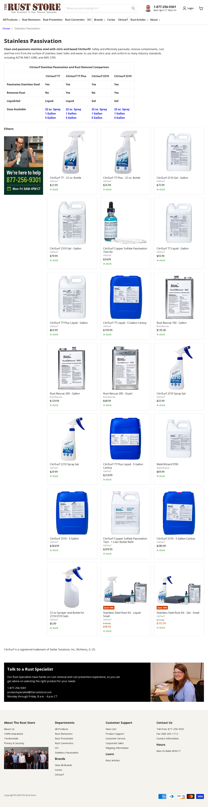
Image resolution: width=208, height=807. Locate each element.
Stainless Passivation (66, 752)
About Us (9, 729)
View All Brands (63, 765)
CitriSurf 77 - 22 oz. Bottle (65, 178)
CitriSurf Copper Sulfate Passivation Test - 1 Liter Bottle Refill (125, 540)
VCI (89, 19)
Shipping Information (117, 747)
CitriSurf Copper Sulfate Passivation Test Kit (125, 250)
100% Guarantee (13, 733)
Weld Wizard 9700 (167, 464)
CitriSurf (54, 181)
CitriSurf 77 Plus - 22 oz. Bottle (121, 178)
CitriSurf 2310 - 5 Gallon (64, 538)
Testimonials (11, 738)
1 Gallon (50, 113)
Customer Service (115, 738)
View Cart (111, 729)
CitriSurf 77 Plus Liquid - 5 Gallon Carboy (123, 466)
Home (6, 28)
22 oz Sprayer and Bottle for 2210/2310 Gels (67, 614)
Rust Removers (31, 19)
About (154, 19)
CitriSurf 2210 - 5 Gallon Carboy (176, 538)
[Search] (133, 8)
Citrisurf (123, 19)
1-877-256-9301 (16, 688)
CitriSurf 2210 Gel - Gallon (172, 178)
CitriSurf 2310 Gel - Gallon (65, 248)
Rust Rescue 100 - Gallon (172, 323)
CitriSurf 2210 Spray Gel (64, 464)
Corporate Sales (115, 743)
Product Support (115, 733)
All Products (10, 19)
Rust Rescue (163, 326)
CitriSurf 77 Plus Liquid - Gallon (69, 323)
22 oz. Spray (52, 109)
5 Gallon (50, 118)
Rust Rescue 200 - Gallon (65, 393)
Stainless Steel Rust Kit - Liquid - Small (122, 614)
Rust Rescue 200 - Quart (117, 393)
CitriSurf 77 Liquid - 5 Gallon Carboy (125, 323)
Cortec (111, 19)
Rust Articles (138, 19)
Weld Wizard (163, 467)
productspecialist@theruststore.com (29, 692)
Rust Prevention (53, 19)
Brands (99, 19)
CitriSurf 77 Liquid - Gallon (172, 248)
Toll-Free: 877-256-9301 (170, 729)
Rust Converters (75, 19)
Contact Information (167, 738)
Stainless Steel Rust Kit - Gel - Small (178, 612)
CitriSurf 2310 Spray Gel (171, 393)
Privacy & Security (14, 743)
